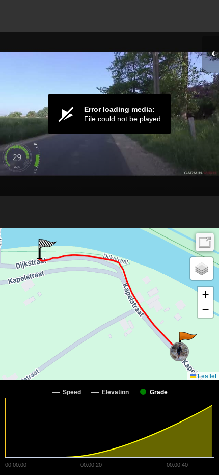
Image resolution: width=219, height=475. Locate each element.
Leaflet (206, 375)
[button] (187, 342)
